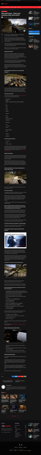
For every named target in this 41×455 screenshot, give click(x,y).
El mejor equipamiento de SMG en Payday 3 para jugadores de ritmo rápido (13, 0)
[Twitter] (2, 38)
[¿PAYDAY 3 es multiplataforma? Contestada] (5, 407)
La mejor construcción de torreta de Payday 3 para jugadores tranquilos (36, 436)
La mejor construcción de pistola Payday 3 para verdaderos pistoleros (37, 40)
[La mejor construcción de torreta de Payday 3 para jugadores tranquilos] (30, 436)
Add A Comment (14, 416)
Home (2, 9)
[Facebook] (2, 36)
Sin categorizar (16, 436)
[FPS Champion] (4, 4)
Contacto (24, 447)
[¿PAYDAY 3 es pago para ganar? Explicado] (22, 407)
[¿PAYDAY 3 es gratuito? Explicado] (14, 407)
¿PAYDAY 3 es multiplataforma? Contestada (3, 411)
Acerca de (16, 447)
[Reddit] (2, 41)
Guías (15, 426)
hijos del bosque (4, 373)
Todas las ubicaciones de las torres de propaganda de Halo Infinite (36, 12)
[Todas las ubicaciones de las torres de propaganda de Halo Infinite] (31, 12)
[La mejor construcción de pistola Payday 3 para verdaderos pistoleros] (31, 40)
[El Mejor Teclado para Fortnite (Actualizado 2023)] (31, 24)
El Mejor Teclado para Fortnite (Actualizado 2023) (36, 24)
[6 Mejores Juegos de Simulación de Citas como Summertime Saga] (31, 18)
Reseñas (16, 431)
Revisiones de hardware (18, 435)
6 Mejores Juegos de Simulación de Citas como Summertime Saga (36, 18)
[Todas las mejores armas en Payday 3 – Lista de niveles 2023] (22, 397)
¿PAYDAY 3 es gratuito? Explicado (13, 411)
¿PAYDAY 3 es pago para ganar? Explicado (22, 411)
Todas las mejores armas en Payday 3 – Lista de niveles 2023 (22, 401)
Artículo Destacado (4, 11)
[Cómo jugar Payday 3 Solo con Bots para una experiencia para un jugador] (14, 397)
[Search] (39, 7)
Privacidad (20, 447)
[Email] (2, 43)
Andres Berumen (8, 385)
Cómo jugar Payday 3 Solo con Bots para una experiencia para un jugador (13, 401)
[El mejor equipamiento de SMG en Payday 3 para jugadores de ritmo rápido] (5, 397)
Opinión (16, 430)
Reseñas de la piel (17, 434)
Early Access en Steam (22, 95)
